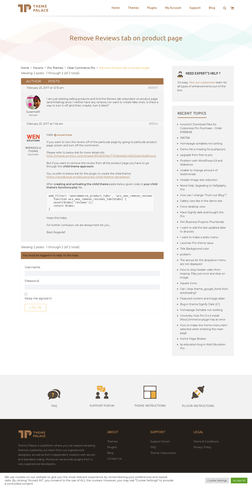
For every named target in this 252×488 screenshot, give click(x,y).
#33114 (153, 123)
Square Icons (188, 283)
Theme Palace (41, 8)
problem (185, 254)
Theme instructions (150, 405)
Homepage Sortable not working (201, 310)
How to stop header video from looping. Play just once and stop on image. (202, 273)
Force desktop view (192, 206)
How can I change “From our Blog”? (203, 195)
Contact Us (114, 458)
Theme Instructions (163, 453)
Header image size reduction (199, 180)
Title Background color (194, 248)
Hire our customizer (202, 82)
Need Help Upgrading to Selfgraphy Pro (203, 187)
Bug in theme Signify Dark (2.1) (200, 304)
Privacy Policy (202, 447)
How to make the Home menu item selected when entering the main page (203, 329)
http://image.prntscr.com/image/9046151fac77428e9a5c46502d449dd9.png (101, 156)
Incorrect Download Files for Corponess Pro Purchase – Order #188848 (201, 128)
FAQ (153, 447)
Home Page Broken (193, 338)
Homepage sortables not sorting (201, 143)
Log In (36, 307)
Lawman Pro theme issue (196, 243)
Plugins (152, 7)
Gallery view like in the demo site (201, 201)
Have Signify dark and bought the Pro (202, 214)
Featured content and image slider (202, 298)
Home (116, 7)
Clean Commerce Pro (81, 68)
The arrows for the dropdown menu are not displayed (203, 262)
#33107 (153, 87)
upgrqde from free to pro (196, 155)
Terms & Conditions (206, 441)
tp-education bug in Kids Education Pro (202, 346)
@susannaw (63, 135)
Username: (33, 267)
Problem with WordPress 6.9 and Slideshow (201, 162)
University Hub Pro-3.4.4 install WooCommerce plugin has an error (202, 317)
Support (195, 7)
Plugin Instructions (198, 406)
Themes (133, 7)
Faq (54, 406)
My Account (173, 7)
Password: (32, 281)
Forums (38, 68)
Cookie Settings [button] (217, 480)
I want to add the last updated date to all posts (203, 229)
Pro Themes (55, 68)
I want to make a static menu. (199, 237)
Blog (212, 7)
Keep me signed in (38, 298)
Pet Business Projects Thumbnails (202, 222)
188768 (185, 137)
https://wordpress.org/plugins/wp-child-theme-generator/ (88, 177)
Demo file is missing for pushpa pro (203, 149)
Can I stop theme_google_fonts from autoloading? (204, 290)
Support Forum (102, 405)
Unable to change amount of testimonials (199, 172)
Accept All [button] (239, 480)
